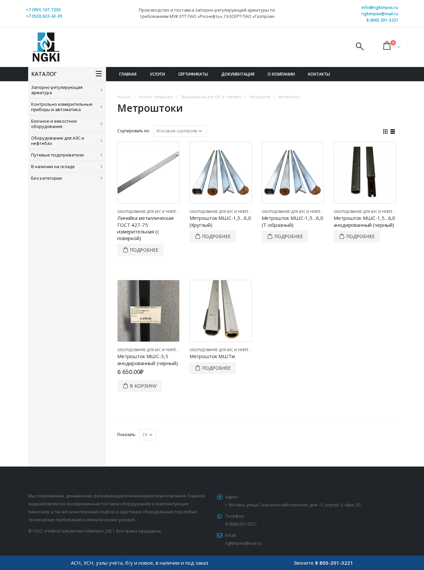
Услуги (157, 74)
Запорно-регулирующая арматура (56, 89)
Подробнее (144, 250)
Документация (237, 74)
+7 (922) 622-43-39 (44, 16)
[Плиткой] (386, 131)
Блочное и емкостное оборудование (54, 123)
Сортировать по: (133, 131)
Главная (127, 74)
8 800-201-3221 (334, 562)
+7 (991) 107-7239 (43, 10)
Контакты (319, 74)
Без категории (46, 178)
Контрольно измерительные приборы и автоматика (61, 106)
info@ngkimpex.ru (379, 7)
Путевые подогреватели (57, 155)
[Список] (393, 131)
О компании (281, 74)
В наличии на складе (53, 166)
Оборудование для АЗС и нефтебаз (57, 140)
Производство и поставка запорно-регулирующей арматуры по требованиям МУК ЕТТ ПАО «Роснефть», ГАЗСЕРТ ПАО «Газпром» (207, 13)
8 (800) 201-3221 (382, 20)
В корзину (143, 386)
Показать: (126, 434)
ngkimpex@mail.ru (379, 14)
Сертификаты (193, 74)
